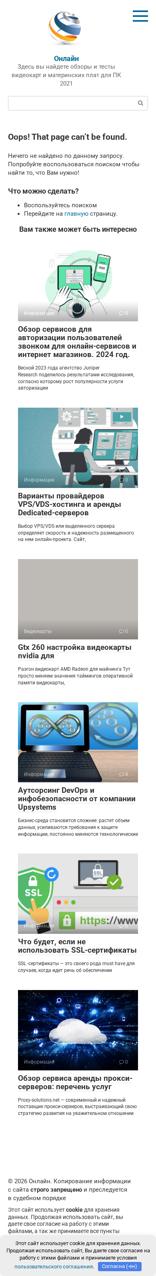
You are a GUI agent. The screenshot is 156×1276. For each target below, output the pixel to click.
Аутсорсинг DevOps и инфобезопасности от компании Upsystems (77, 799)
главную (76, 213)
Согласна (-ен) (119, 1266)
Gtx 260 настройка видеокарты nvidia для (75, 651)
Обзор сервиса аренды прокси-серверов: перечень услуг (75, 1082)
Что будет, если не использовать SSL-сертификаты (77, 946)
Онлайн (66, 58)
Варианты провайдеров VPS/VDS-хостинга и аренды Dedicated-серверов (69, 504)
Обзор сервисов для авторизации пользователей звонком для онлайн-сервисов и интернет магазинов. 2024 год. (77, 342)
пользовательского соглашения (53, 1266)
